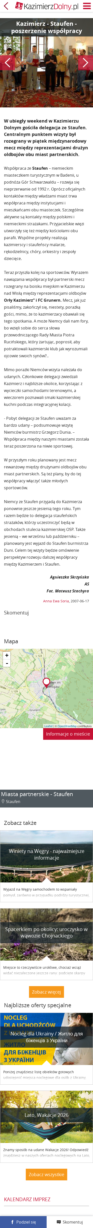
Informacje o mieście (68, 734)
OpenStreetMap (67, 726)
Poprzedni (7, 62)
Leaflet (48, 726)
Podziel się (26, 1222)
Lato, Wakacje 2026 (46, 1115)
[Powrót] (6, 6)
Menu (87, 6)
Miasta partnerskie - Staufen (37, 794)
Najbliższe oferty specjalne (37, 1005)
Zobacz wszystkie (46, 1174)
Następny (85, 62)
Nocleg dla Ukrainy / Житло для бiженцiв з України (46, 1037)
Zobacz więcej (46, 992)
